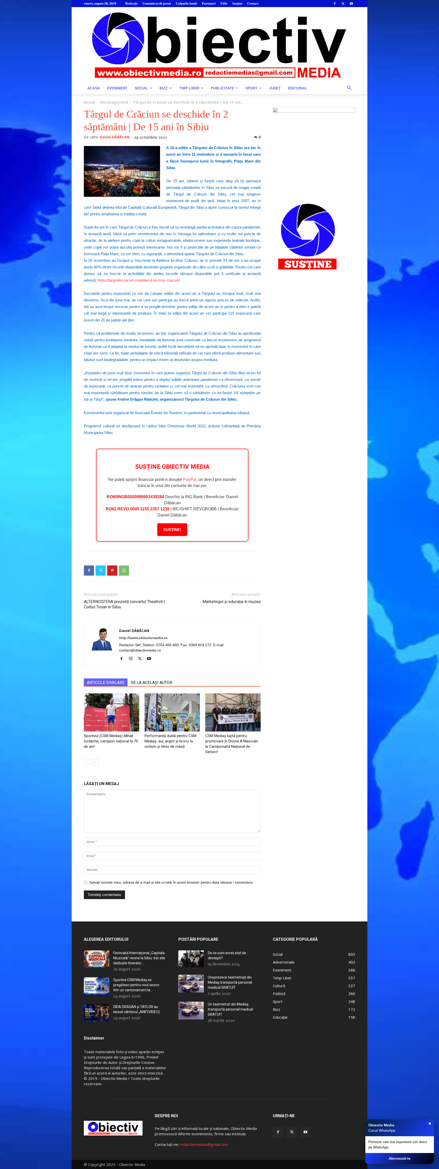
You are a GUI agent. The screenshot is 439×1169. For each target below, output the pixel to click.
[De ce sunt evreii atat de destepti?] (191, 958)
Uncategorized (114, 102)
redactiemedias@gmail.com (204, 1144)
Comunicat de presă (157, 3)
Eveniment (117, 88)
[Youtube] (351, 3)
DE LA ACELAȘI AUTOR (151, 682)
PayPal (189, 479)
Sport (251, 88)
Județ (275, 88)
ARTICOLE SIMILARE (105, 682)
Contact (252, 3)
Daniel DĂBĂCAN (115, 137)
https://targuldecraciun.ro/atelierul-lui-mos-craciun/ (138, 280)
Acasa (93, 88)
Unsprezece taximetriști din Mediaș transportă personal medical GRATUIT (230, 982)
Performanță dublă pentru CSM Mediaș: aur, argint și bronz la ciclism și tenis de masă (170, 741)
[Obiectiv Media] (219, 44)
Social (141, 88)
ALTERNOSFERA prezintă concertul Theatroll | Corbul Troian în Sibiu (124, 604)
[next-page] (95, 762)
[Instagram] (132, 659)
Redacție (131, 3)
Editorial (297, 88)
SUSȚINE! (172, 529)
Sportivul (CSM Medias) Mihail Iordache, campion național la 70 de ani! (111, 741)
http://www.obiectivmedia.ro (143, 638)
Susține (237, 3)
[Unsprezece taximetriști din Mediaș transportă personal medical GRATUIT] (191, 984)
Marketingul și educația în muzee (231, 601)
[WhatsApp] (124, 570)
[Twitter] (343, 3)
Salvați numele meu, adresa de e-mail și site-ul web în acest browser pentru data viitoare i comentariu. (171, 882)
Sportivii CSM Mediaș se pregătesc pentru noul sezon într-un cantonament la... (136, 985)
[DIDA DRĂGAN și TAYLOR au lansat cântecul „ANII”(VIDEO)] (96, 1013)
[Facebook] (334, 3)
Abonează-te (400, 1158)
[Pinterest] (112, 570)
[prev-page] (87, 762)
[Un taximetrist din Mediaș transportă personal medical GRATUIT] (191, 1010)
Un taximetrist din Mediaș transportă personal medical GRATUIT (230, 1009)
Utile (224, 3)
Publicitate (222, 88)
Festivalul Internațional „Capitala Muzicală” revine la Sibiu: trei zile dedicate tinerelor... (139, 958)
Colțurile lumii (186, 3)
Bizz (164, 88)
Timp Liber (189, 88)
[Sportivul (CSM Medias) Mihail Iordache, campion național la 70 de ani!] (111, 712)
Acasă (89, 102)
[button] (349, 88)
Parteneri (209, 3)
